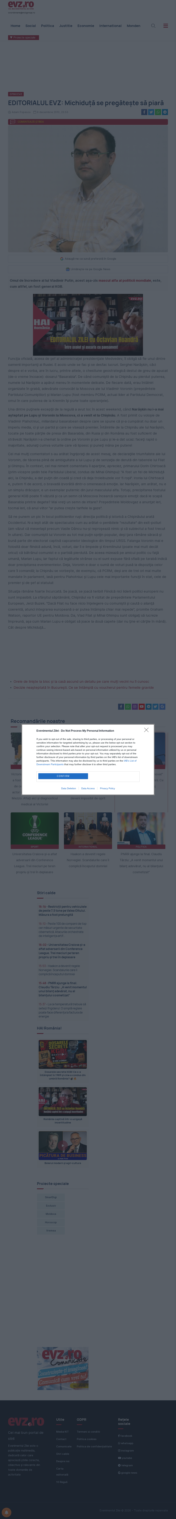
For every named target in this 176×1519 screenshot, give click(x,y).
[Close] (147, 731)
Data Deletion (68, 788)
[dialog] (88, 759)
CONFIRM (63, 776)
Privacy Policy (107, 788)
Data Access (88, 788)
